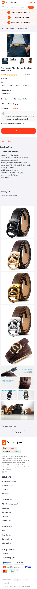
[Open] (33, 99)
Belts (26, 28)
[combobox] (21, 99)
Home (2, 28)
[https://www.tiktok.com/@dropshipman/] (3, 472)
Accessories (19, 28)
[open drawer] (34, 3)
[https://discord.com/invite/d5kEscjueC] (6, 472)
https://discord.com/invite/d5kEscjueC (6, 472)
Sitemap (27, 586)
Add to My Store (18, 131)
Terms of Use (7, 586)
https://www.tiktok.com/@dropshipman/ (3, 472)
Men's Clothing (10, 28)
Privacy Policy (18, 586)
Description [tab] (6, 141)
